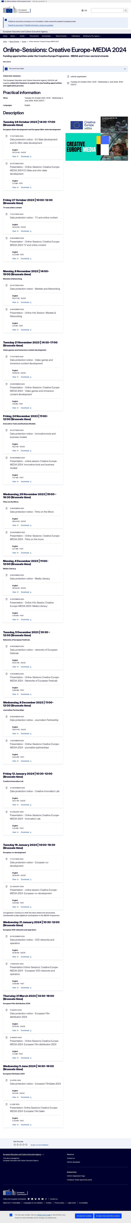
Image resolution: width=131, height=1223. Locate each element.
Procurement (34, 36)
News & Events (14, 41)
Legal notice (72, 1203)
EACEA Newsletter (73, 1162)
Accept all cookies (84, 1216)
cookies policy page (44, 1215)
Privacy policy (59, 1203)
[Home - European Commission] (18, 9)
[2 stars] (16, 1144)
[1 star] (14, 1144)
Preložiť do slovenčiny (15, 25)
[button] (15, 156)
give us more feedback (40, 1145)
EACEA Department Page (76, 1176)
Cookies (48, 1203)
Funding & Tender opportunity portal (79, 1180)
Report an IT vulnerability (11, 1203)
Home (5, 36)
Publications (76, 36)
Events (24, 41)
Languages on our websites (33, 1203)
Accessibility (83, 1203)
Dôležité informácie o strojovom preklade (39, 25)
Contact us (71, 1158)
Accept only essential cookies (108, 1216)
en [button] (85, 10)
